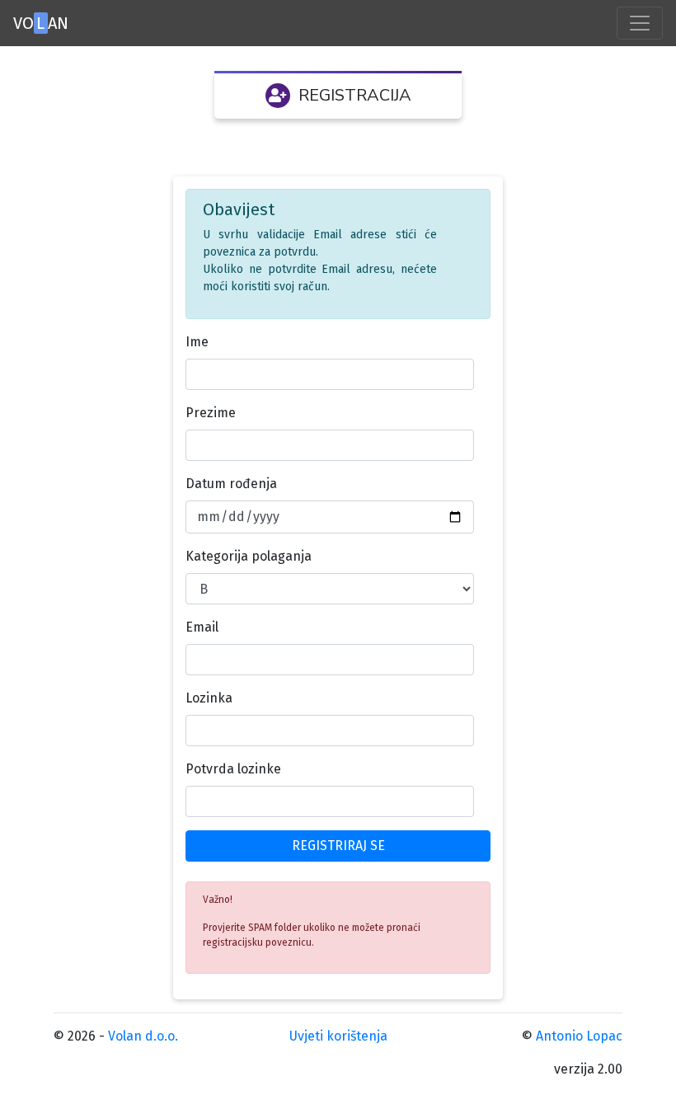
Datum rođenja (231, 483)
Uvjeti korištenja (338, 1036)
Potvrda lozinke (233, 769)
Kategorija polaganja (248, 556)
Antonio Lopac (579, 1036)
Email (201, 627)
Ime (197, 342)
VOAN (40, 23)
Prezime (210, 413)
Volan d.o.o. (143, 1036)
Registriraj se (338, 845)
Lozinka (208, 698)
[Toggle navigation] (640, 23)
